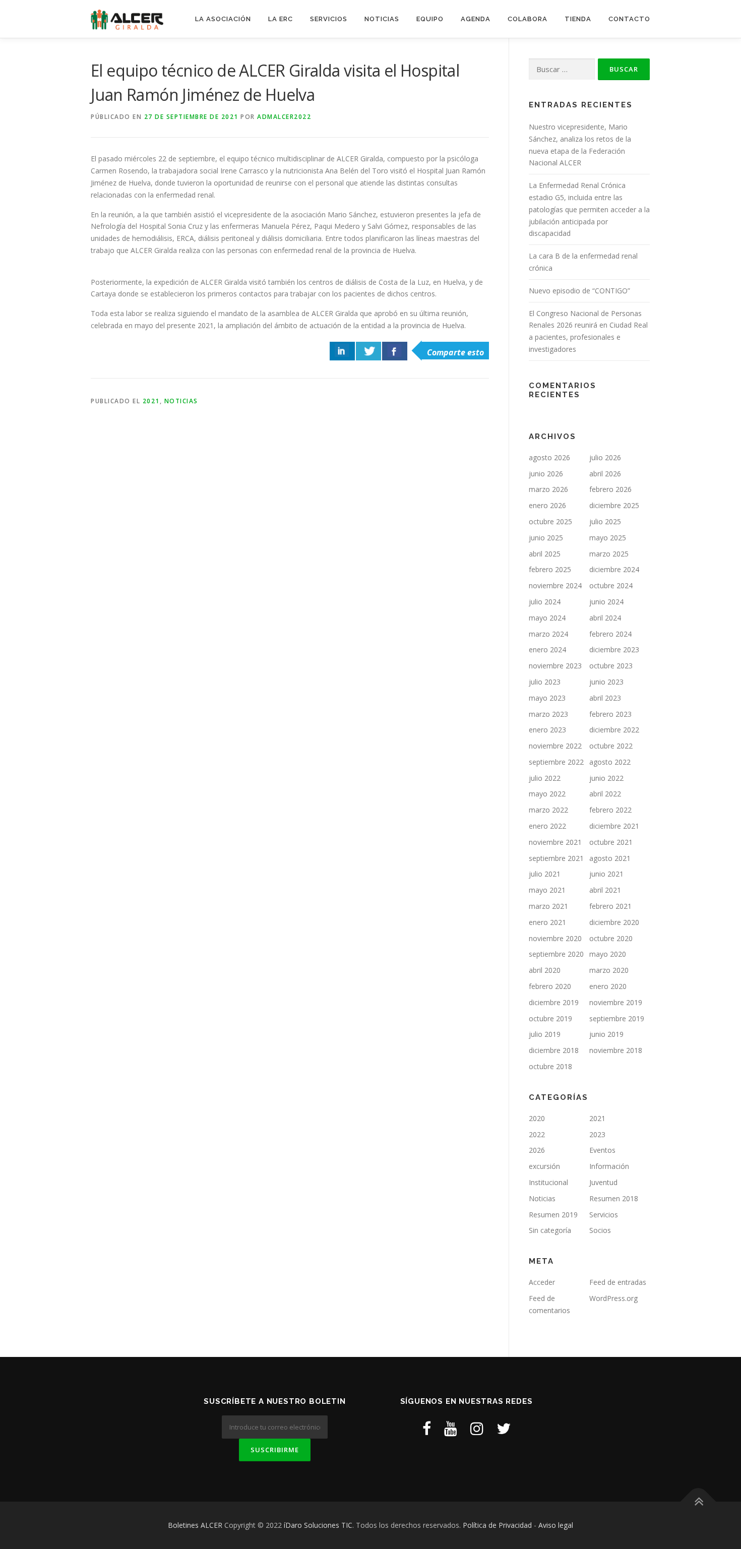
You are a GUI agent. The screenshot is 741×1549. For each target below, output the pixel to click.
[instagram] (476, 1428)
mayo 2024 (547, 618)
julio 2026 (605, 457)
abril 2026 (605, 473)
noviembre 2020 (555, 938)
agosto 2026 (549, 457)
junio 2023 (606, 682)
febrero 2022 (610, 810)
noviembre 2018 (615, 1050)
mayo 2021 (547, 890)
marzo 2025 (609, 554)
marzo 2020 (609, 970)
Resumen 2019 (553, 1214)
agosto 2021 (610, 858)
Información (609, 1166)
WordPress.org (613, 1298)
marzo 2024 (548, 634)
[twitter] (504, 1428)
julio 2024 (545, 601)
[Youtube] (450, 1428)
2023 (597, 1134)
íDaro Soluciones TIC (318, 1525)
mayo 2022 (547, 793)
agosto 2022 (610, 762)
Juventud (603, 1182)
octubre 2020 (611, 938)
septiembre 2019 (616, 1018)
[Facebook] (426, 1428)
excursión (544, 1166)
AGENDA (475, 19)
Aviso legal (555, 1525)
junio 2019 (606, 1034)
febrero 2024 (610, 634)
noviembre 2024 (555, 585)
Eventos (602, 1150)
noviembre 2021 (555, 842)
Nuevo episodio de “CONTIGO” (579, 290)
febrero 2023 (610, 714)
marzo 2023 (548, 714)
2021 (151, 401)
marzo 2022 (548, 810)
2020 (537, 1118)
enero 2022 (547, 826)
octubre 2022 (611, 746)
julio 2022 (545, 778)
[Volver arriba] (698, 1502)
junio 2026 (546, 473)
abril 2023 (605, 698)
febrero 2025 (550, 569)
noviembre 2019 (615, 1002)
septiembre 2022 (556, 762)
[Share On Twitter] (368, 351)
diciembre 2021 (614, 826)
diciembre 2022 (614, 729)
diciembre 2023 (614, 649)
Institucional (548, 1182)
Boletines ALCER (195, 1525)
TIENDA (578, 19)
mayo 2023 (547, 698)
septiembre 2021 (556, 858)
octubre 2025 (550, 521)
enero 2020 (608, 986)
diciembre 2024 (614, 569)
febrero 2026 (610, 489)
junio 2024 (606, 601)
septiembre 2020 (556, 954)
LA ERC (280, 19)
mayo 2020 (607, 954)
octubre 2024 (611, 585)
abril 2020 (545, 970)
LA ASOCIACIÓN (223, 19)
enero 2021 (547, 922)
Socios (600, 1230)
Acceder (542, 1282)
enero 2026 (547, 505)
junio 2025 (546, 537)
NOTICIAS (381, 19)
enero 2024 (547, 649)
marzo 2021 (548, 906)
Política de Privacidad (497, 1525)
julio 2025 (605, 521)
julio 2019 (545, 1034)
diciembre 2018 (554, 1050)
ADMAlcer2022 (284, 116)
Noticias (181, 401)
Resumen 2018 (613, 1198)
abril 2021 (605, 890)
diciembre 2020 (614, 922)
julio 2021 (545, 874)
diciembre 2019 (554, 1002)
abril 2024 (605, 618)
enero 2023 (547, 729)
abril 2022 (605, 793)
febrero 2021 (610, 906)
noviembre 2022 (555, 746)
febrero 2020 (550, 986)
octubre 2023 (611, 665)
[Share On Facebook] (394, 351)
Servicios (603, 1214)
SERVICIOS (328, 19)
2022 (537, 1134)
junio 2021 (606, 874)
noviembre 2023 (555, 665)
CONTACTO (629, 19)
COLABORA (527, 19)
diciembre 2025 (614, 505)
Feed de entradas (617, 1282)
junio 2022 (606, 778)
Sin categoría (550, 1230)
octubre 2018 (550, 1066)
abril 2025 (545, 554)
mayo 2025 (607, 537)
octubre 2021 (611, 842)
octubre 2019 (550, 1018)
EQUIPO (430, 19)
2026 (537, 1150)
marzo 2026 (548, 489)
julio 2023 (545, 682)
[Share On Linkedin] (342, 351)
